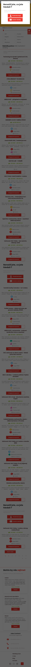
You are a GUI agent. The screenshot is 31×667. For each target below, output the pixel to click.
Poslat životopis (16, 15)
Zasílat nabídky (16, 19)
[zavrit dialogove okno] (28, 2)
